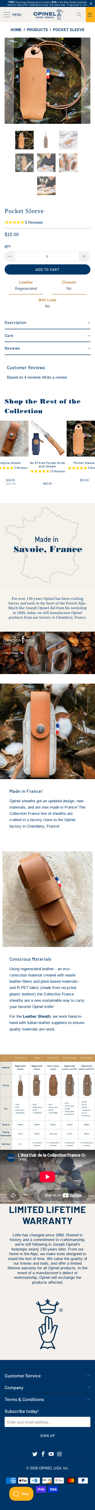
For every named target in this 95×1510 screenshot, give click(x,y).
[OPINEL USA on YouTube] (51, 1454)
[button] (47, 322)
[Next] (86, 81)
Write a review (54, 377)
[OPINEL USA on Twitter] (35, 1454)
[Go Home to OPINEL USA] (47, 14)
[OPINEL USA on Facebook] (43, 1454)
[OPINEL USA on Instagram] (59, 1454)
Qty (8, 246)
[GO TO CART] (90, 14)
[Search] (81, 15)
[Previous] (9, 81)
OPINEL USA (50, 1468)
